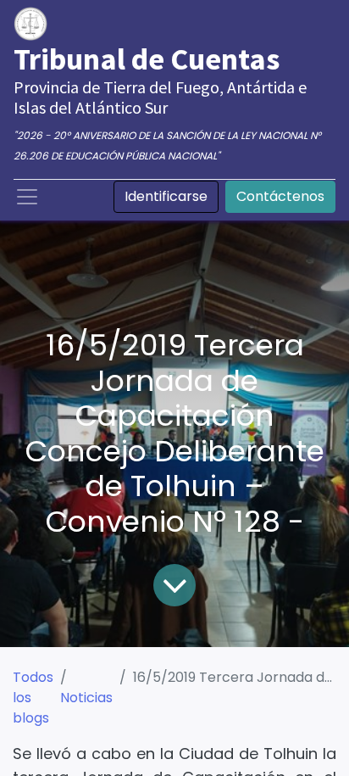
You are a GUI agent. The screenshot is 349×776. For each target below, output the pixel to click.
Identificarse (166, 196)
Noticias (86, 697)
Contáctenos (280, 196)
